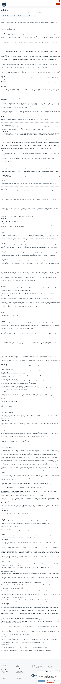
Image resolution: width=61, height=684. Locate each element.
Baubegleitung (4, 665)
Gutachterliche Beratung (5, 671)
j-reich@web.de (50, 667)
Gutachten (3, 662)
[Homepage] (4, 4)
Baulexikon (33, 665)
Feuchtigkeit (18, 665)
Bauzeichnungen (4, 667)
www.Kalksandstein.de (33, 211)
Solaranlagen (19, 673)
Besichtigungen (4, 678)
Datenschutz (49, 682)
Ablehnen (48, 680)
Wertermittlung (19, 662)
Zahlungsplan (3, 677)
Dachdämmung (19, 670)
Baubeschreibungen (4, 672)
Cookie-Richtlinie (46, 682)
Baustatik (3, 666)
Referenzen (33, 664)
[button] (59, 671)
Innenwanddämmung (20, 672)
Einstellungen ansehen (56, 680)
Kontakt (33, 668)
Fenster (18, 674)
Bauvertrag (3, 673)
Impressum (52, 682)
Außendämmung (19, 671)
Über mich (33, 662)
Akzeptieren (41, 680)
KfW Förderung (19, 678)
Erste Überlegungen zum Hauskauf (37, 666)
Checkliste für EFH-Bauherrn (36, 667)
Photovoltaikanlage (19, 677)
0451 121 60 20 (50, 666)
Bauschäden (18, 664)
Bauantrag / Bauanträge (5, 664)
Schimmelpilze (19, 666)
